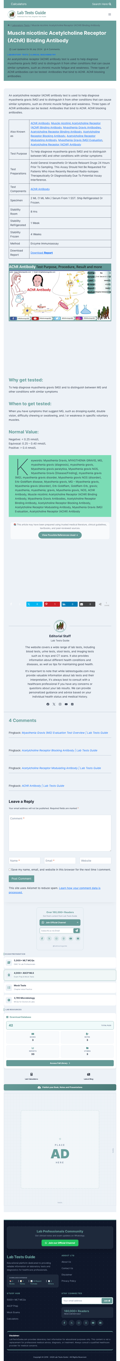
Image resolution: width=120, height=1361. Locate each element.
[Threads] (63, 938)
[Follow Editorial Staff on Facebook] (47, 704)
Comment (17, 818)
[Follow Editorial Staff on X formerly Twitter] (54, 704)
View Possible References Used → (60, 535)
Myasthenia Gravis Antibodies (82, 127)
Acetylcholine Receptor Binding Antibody (56, 131)
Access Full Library (59, 1063)
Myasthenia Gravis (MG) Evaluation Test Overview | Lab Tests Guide (65, 732)
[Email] (77, 938)
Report (48, 252)
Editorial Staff (60, 636)
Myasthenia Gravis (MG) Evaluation (80, 140)
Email (50, 860)
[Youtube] (70, 938)
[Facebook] (42, 938)
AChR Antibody (40, 123)
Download (37, 252)
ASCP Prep (12, 1306)
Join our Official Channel (61, 1243)
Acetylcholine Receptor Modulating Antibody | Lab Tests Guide (61, 768)
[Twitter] (49, 938)
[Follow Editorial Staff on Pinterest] (72, 704)
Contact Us (67, 1268)
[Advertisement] (60, 348)
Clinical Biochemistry (43, 54)
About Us (66, 1261)
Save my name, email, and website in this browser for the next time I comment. (61, 869)
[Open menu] (109, 14)
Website (86, 860)
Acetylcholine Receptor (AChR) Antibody (56, 144)
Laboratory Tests (18, 54)
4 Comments (53, 49)
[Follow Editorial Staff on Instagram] (60, 704)
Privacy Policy (69, 1281)
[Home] (9, 25)
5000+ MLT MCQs (16, 1299)
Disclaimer (67, 1274)
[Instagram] (56, 938)
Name (15, 860)
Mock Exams (13, 1312)
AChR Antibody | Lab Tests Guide (43, 785)
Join (106, 1301)
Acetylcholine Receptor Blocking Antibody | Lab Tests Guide (59, 750)
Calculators (19, 4)
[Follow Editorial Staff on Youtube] (66, 704)
